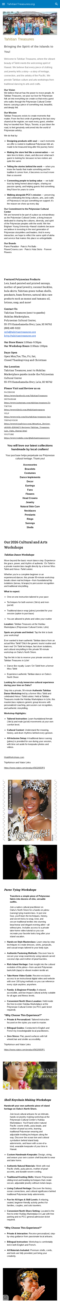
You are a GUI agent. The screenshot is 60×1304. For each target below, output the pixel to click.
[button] (3, 4)
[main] (30, 152)
